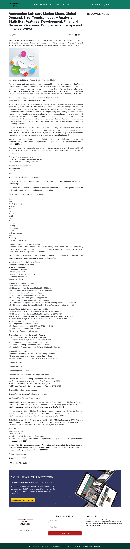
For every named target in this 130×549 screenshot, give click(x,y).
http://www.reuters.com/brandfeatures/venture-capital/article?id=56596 (36, 425)
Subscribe (65, 533)
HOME (36, 5)
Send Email (18, 434)
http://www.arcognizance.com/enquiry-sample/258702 (30, 100)
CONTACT (65, 5)
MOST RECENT (46, 5)
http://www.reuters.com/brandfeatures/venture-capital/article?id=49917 (36, 416)
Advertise (29, 530)
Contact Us (21, 530)
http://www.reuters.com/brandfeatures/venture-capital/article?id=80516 (36, 407)
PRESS (56, 5)
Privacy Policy (94, 546)
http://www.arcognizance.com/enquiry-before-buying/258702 (32, 258)
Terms (85, 546)
